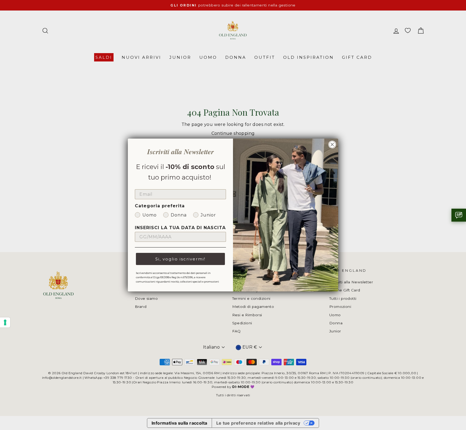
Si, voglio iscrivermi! (180, 259)
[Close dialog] (332, 144)
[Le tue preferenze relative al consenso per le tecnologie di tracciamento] (5, 322)
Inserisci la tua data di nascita (180, 227)
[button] (458, 215)
